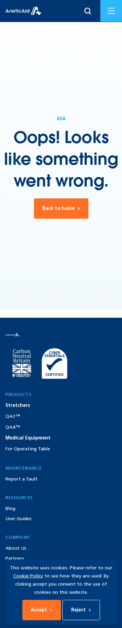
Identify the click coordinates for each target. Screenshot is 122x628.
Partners (14, 558)
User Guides (18, 519)
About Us (15, 548)
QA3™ (12, 416)
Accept (39, 610)
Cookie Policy (28, 576)
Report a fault (21, 479)
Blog (10, 508)
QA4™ (12, 427)
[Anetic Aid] (23, 11)
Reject (78, 610)
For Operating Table (27, 449)
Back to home (58, 208)
